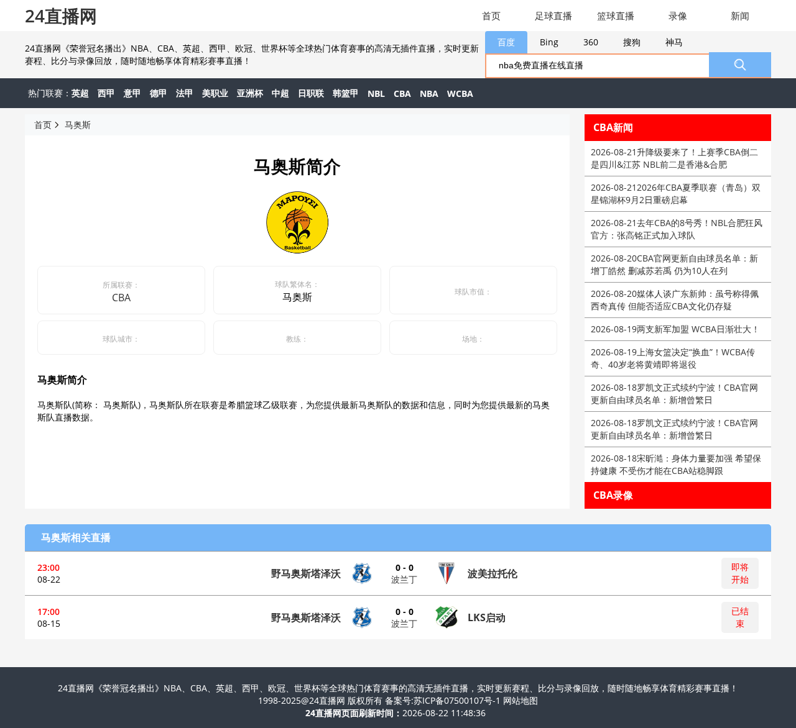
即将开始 (740, 573)
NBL (376, 93)
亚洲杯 (250, 93)
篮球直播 (615, 15)
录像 (678, 15)
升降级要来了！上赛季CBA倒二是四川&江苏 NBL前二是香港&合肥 (674, 158)
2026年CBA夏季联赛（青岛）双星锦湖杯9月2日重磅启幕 (676, 193)
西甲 (106, 93)
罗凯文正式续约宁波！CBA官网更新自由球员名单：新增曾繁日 (674, 393)
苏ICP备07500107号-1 (458, 700)
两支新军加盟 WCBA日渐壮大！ (675, 329)
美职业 (215, 93)
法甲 (184, 93)
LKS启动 (487, 617)
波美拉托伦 (492, 573)
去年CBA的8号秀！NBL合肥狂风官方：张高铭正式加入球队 (676, 229)
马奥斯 (78, 124)
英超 (80, 93)
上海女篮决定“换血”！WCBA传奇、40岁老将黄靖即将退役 (673, 358)
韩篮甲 (346, 93)
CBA (402, 93)
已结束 (740, 617)
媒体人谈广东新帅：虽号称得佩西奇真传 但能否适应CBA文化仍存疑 (675, 300)
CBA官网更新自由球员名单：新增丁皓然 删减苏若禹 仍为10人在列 (674, 264)
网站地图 (520, 700)
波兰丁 (404, 579)
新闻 (740, 15)
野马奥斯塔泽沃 (306, 573)
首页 (491, 15)
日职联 (311, 93)
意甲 (132, 93)
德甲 (158, 93)
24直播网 (61, 15)
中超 (280, 93)
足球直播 (553, 15)
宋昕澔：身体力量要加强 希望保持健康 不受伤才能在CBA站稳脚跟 (676, 464)
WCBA (460, 93)
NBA (429, 93)
